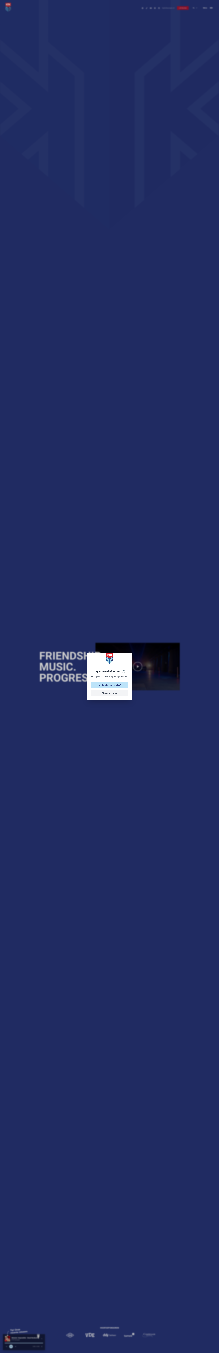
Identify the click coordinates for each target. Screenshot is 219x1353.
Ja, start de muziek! (111, 685)
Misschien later (109, 693)
